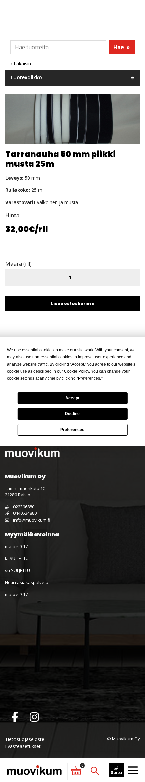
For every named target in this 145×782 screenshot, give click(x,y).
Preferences (72, 429)
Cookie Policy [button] (76, 371)
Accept (72, 398)
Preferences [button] (89, 378)
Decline (72, 413)
